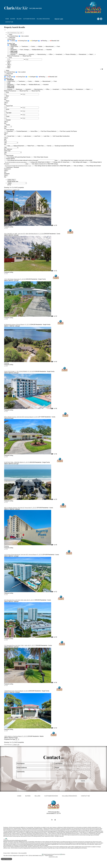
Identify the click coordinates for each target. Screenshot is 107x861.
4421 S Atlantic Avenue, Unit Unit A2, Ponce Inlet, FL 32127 (20, 507)
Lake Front (36, 136)
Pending (43, 40)
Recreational (82, 54)
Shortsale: (7, 173)
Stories (8, 125)
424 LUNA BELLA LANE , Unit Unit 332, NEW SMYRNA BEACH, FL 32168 (24, 233)
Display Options (10, 158)
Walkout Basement (18, 146)
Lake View (46, 136)
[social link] (98, 19)
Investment (58, 54)
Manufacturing (41, 54)
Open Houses (9, 155)
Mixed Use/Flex (26, 56)
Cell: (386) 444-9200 (35, 8)
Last (18, 190)
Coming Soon (22, 40)
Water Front (30, 146)
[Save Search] (102, 69)
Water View (40, 146)
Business (12, 54)
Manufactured (49, 46)
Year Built (8, 113)
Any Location (24, 36)
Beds (7, 96)
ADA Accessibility (22, 853)
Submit (83, 781)
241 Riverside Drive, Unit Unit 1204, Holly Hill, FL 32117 (19, 600)
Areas (7, 70)
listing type (12, 37)
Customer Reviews (29, 19)
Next (15, 190)
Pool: (5, 141)
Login (61, 19)
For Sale (9, 76)
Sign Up (57, 19)
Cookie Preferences (6, 859)
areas (10, 34)
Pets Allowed (70, 146)
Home (7, 19)
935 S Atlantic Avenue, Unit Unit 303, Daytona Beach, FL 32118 (21, 417)
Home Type (7, 150)
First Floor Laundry (65, 131)
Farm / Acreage (24, 49)
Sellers (19, 19)
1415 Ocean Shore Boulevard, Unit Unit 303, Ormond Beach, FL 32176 (23, 554)
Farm (58, 46)
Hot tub (49, 146)
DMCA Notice (14, 853)
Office (50, 54)
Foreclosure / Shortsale (12, 167)
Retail (90, 54)
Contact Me (9, 22)
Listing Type (9, 73)
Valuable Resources (43, 19)
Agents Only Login (53, 856)
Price (7, 92)
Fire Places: (74, 131)
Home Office (33, 131)
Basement (9, 131)
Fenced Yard (10, 136)
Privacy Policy (6, 853)
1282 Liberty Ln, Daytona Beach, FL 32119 (16, 736)
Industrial (48, 49)
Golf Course (56, 136)
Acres (7, 109)
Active (12, 40)
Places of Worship (70, 54)
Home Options (10, 129)
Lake (18, 136)
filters (8, 67)
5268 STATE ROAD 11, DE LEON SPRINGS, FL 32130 (18, 371)
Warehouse (22, 54)
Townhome (24, 46)
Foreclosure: (7, 169)
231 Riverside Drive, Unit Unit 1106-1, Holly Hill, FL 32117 (20, 645)
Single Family (13, 46)
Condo (32, 46)
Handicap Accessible (60, 146)
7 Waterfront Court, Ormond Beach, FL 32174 (16, 691)
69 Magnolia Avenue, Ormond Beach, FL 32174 (17, 324)
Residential (13, 49)
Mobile (39, 46)
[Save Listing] (7, 228)
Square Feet (9, 105)
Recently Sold (54, 40)
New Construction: (65, 136)
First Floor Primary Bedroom (48, 131)
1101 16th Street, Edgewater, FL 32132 (15, 279)
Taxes (7, 116)
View (8, 146)
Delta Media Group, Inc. (38, 855)
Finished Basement (21, 131)
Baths (7, 101)
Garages (8, 120)
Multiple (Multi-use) (37, 49)
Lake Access (27, 136)
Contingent (33, 40)
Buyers (12, 19)
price (10, 57)
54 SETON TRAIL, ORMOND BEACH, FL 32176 (17, 462)
